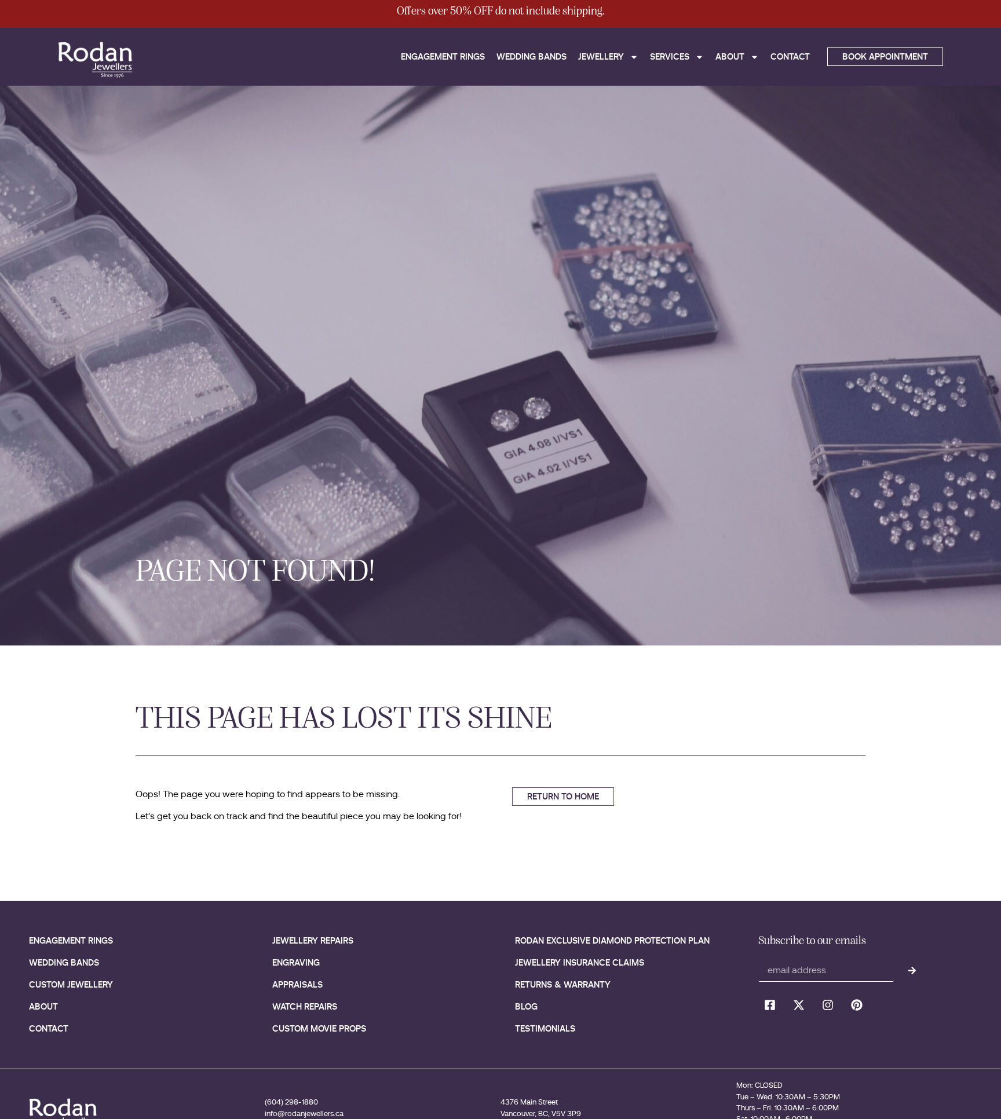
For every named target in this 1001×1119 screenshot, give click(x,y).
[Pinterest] (856, 1005)
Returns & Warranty (563, 984)
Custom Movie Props (319, 1028)
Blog (526, 1006)
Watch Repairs (304, 1006)
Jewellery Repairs (312, 940)
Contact (790, 56)
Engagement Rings (443, 56)
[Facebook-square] (769, 1005)
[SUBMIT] (912, 970)
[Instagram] (827, 1005)
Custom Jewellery (71, 984)
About (729, 56)
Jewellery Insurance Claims (579, 962)
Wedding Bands (531, 56)
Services (669, 56)
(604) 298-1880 (291, 1102)
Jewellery (601, 56)
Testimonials (545, 1028)
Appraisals (297, 984)
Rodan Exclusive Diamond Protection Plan (612, 940)
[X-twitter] (798, 1005)
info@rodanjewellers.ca (304, 1113)
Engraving (296, 962)
